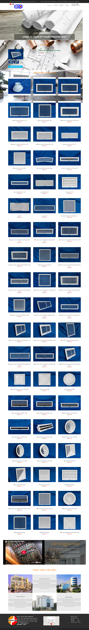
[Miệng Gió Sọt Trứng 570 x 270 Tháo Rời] (44, 95)
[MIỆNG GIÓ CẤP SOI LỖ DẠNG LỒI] (44, 507)
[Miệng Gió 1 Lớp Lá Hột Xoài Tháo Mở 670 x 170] (19, 338)
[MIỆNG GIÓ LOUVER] (69, 483)
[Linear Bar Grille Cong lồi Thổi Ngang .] (15, 59)
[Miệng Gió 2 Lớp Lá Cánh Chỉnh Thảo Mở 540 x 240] (69, 288)
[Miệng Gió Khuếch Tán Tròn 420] (19, 459)
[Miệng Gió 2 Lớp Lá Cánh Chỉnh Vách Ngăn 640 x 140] (19, 288)
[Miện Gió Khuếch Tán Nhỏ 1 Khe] (19, 435)
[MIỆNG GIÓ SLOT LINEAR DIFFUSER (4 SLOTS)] (19, 507)
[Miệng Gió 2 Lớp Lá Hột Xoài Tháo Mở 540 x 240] (19, 263)
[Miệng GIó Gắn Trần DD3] (69, 459)
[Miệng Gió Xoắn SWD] (44, 387)
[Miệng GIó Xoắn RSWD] (69, 387)
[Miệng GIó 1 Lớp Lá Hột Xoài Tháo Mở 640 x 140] (44, 338)
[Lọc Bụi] (19, 214)
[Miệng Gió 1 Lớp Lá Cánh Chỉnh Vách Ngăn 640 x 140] (44, 362)
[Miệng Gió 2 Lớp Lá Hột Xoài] (44, 263)
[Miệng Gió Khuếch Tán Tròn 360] (44, 459)
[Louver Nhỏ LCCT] (44, 190)
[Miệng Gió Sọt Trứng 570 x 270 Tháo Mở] (69, 95)
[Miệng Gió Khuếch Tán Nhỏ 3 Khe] (44, 411)
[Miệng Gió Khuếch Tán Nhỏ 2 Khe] (69, 411)
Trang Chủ (49, 5)
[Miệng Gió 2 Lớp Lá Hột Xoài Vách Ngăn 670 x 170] (19, 238)
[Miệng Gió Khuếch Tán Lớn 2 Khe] (44, 435)
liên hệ (79, 5)
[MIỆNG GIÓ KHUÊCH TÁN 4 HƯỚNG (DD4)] (69, 531)
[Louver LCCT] (44, 214)
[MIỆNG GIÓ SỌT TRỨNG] (19, 531)
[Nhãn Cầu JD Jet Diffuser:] (19, 95)
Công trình (67, 5)
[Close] (54, 617)
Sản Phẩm (61, 5)
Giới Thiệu (55, 5)
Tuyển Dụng (73, 5)
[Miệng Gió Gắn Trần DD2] (44, 483)
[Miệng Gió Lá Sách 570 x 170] (69, 142)
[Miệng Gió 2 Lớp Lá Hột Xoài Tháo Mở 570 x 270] (69, 238)
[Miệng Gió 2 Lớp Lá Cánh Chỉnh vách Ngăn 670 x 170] (69, 263)
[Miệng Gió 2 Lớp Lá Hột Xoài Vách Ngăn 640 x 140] (44, 238)
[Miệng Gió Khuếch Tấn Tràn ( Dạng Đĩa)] (19, 387)
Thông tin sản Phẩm (15, 66)
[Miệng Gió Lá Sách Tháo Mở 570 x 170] (19, 142)
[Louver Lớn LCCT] (69, 190)
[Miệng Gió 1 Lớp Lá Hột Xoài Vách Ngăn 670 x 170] (44, 313)
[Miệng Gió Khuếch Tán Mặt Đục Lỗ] (69, 214)
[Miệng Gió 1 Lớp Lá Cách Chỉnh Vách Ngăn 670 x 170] (19, 362)
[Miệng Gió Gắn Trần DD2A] (19, 483)
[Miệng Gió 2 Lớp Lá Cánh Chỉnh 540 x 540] (19, 313)
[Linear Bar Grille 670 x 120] (19, 190)
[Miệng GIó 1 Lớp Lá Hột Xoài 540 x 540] (69, 338)
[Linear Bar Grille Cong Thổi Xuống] (44, 166)
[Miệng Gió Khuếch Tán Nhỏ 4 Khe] (19, 411)
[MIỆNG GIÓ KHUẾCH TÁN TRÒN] (69, 507)
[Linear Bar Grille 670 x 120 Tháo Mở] (69, 166)
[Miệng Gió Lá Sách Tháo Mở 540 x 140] (44, 142)
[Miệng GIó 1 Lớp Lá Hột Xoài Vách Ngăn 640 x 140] (69, 313)
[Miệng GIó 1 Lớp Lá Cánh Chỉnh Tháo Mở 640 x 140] (69, 362)
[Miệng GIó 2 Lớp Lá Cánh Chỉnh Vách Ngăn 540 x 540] (44, 288)
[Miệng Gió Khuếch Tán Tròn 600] (69, 435)
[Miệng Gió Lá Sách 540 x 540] (19, 166)
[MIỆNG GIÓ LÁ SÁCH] (44, 531)
